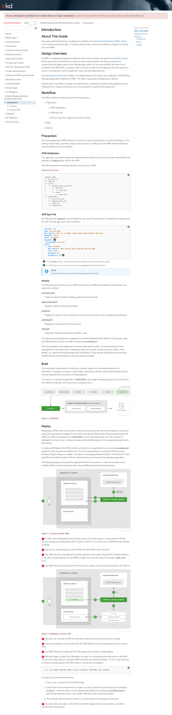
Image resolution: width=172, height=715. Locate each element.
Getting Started (13, 42)
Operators (10, 113)
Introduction (12, 102)
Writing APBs (14, 110)
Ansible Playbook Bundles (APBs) (105, 41)
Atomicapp (46, 61)
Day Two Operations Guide (18, 67)
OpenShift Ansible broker (56, 75)
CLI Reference (12, 92)
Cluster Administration (15, 71)
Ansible (85, 67)
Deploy (139, 45)
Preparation (141, 39)
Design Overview (140, 34)
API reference (11, 118)
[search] (36, 28)
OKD (26, 23)
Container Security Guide (17, 50)
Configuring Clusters (15, 63)
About (8, 33)
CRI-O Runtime (12, 122)
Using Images (12, 88)
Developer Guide (13, 79)
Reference (61, 273)
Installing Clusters (13, 54)
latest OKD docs (137, 15)
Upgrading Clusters (14, 58)
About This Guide (141, 31)
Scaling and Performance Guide (20, 75)
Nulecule (120, 58)
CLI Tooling (12, 106)
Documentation (12, 22)
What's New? (11, 38)
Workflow (137, 37)
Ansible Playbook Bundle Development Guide (60, 23)
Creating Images (13, 83)
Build (139, 42)
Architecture (11, 46)
